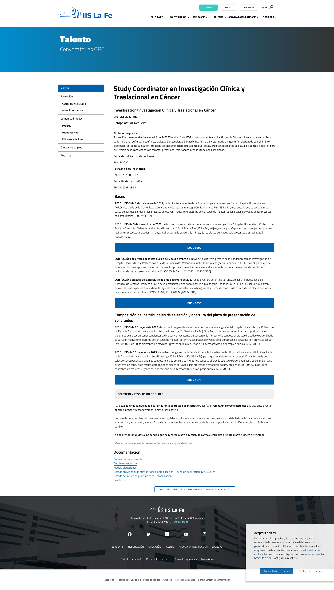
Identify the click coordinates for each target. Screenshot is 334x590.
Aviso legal (109, 579)
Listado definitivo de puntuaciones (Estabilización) (143, 476)
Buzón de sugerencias (185, 559)
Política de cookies (151, 579)
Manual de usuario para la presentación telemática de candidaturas (153, 443)
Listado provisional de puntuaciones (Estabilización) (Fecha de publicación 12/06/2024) (165, 472)
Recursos (66, 155)
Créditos (167, 579)
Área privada (207, 559)
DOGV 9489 (194, 247)
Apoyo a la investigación (243, 17)
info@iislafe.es (180, 522)
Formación (67, 96)
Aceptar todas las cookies (277, 571)
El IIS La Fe (157, 17)
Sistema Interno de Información (214, 579)
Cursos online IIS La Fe (74, 103)
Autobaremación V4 (125, 463)
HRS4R (65, 88)
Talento (219, 17)
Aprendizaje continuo (73, 110)
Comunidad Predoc (71, 118)
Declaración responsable (128, 459)
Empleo (228, 7)
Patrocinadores (70, 132)
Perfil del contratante (131, 559)
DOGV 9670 (194, 380)
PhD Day (66, 126)
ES (263, 7)
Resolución (120, 480)
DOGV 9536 (194, 303)
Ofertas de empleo (71, 147)
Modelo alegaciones (125, 467)
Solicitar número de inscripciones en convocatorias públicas (194, 489)
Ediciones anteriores (72, 139)
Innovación (200, 17)
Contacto (249, 7)
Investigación (178, 17)
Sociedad (268, 17)
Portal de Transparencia (158, 559)
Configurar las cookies (310, 571)
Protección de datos (185, 579)
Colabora (208, 7)
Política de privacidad (128, 579)
